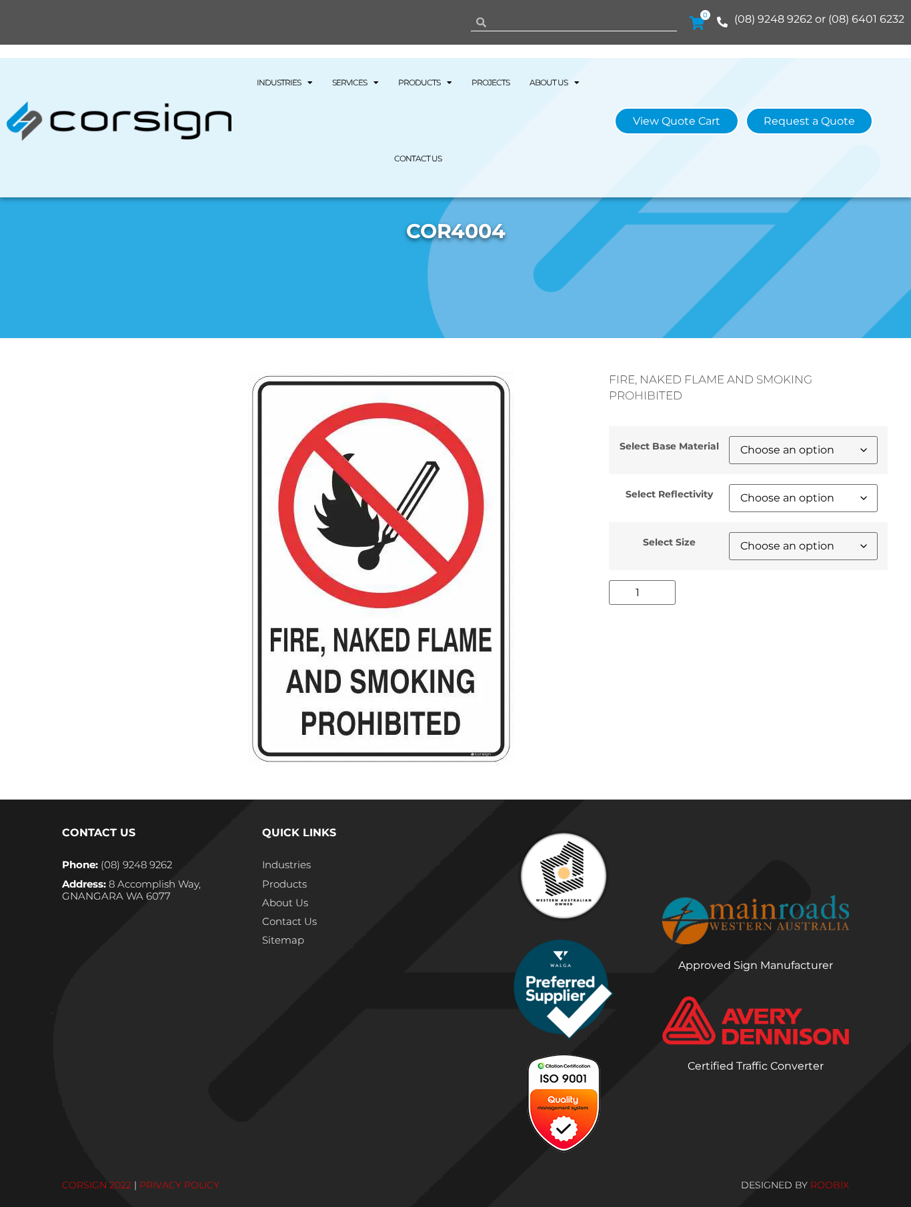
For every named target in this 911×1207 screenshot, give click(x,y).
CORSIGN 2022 (96, 1185)
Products (419, 82)
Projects (491, 82)
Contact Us (417, 158)
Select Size (669, 542)
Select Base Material (669, 446)
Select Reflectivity (669, 494)
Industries (279, 82)
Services (349, 82)
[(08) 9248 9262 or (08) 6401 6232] (722, 22)
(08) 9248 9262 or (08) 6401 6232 (819, 19)
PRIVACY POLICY (179, 1185)
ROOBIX (829, 1185)
